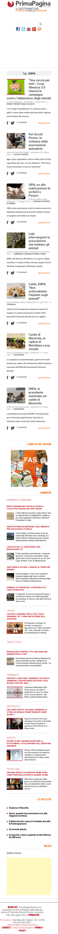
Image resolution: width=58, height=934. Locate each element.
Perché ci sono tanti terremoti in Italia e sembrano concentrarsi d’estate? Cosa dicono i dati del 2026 (28, 680)
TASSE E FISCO (14, 642)
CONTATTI (6, 927)
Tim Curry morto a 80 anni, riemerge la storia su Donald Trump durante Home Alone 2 (27, 712)
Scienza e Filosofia (18, 808)
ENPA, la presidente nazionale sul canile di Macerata (37, 396)
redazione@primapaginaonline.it (22, 925)
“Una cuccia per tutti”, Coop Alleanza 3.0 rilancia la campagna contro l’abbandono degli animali (29, 89)
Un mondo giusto (17, 829)
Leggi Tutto (44, 123)
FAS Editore (5, 920)
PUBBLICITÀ (33, 914)
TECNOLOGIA (13, 769)
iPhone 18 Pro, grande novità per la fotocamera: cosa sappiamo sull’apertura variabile (29, 743)
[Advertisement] (29, 49)
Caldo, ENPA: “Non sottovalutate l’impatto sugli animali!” (38, 291)
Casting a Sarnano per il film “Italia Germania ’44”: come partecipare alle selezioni (26, 616)
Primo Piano (20, 104)
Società (30, 104)
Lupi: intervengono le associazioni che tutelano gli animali (39, 241)
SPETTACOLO (13, 706)
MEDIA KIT (13, 907)
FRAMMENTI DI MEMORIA (19, 500)
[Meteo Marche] (14, 853)
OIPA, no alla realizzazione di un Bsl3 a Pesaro (39, 190)
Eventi (10, 104)
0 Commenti (22, 122)
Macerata (19, 355)
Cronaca (37, 201)
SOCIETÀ (11, 737)
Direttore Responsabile (22, 927)
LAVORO (11, 610)
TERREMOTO (13, 675)
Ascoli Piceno (21, 154)
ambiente (19, 254)
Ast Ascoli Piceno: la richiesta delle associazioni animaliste (38, 141)
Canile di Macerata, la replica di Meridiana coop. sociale (39, 342)
